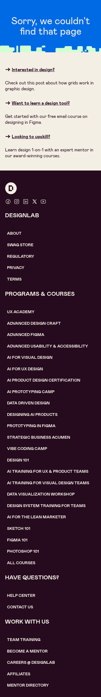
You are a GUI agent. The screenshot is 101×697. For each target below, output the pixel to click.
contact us (20, 606)
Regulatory (20, 256)
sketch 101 (18, 528)
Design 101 (18, 460)
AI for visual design (29, 357)
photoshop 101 (23, 551)
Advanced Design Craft (34, 323)
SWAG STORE (20, 244)
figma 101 (17, 540)
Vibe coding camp (27, 448)
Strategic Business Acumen (38, 437)
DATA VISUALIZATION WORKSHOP (41, 494)
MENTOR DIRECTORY (28, 685)
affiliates (18, 673)
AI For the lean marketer (36, 516)
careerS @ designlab (31, 662)
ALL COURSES (21, 562)
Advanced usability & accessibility (47, 346)
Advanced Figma (25, 334)
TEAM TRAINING (23, 639)
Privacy (15, 267)
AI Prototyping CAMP (30, 391)
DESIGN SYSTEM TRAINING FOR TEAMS (46, 505)
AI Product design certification (43, 380)
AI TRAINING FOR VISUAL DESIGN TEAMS (48, 482)
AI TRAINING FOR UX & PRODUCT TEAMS (47, 471)
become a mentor (27, 651)
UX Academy (21, 311)
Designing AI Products (32, 414)
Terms (14, 279)
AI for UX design (25, 368)
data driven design (28, 402)
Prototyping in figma (31, 425)
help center (21, 595)
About (14, 233)
